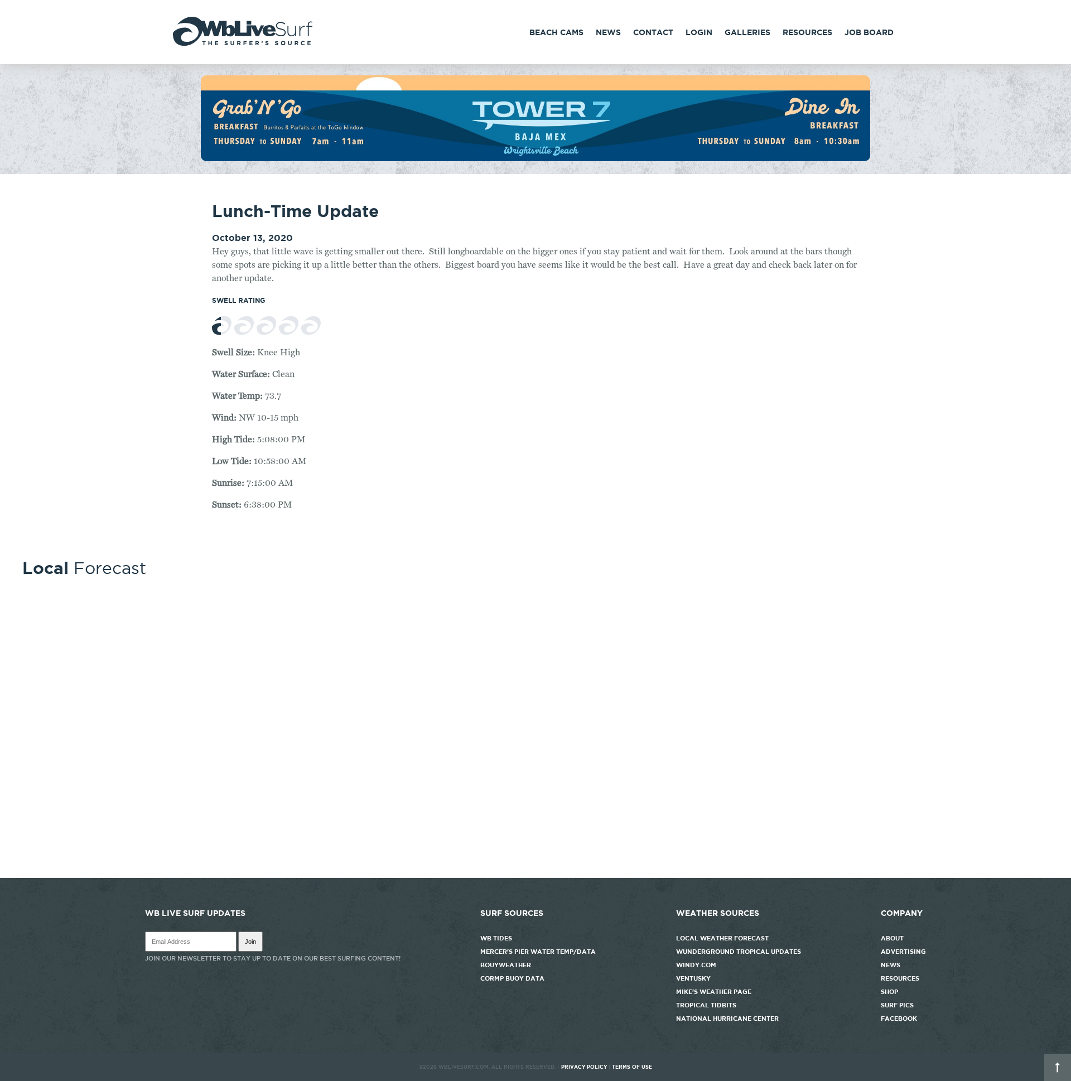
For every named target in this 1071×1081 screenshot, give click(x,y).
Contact (653, 32)
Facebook (899, 1018)
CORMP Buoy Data (512, 978)
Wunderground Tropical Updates (738, 951)
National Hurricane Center (727, 1018)
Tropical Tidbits (706, 1005)
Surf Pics (897, 1005)
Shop (889, 991)
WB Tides (496, 938)
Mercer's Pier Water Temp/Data (538, 951)
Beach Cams (556, 32)
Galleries (747, 32)
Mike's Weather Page (713, 991)
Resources (807, 32)
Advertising (903, 951)
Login (699, 32)
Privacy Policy (584, 1067)
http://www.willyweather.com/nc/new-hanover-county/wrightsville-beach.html (535, 872)
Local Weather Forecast (722, 938)
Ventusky (693, 978)
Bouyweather (505, 965)
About (892, 938)
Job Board (869, 32)
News (608, 32)
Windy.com (696, 965)
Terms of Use (632, 1067)
